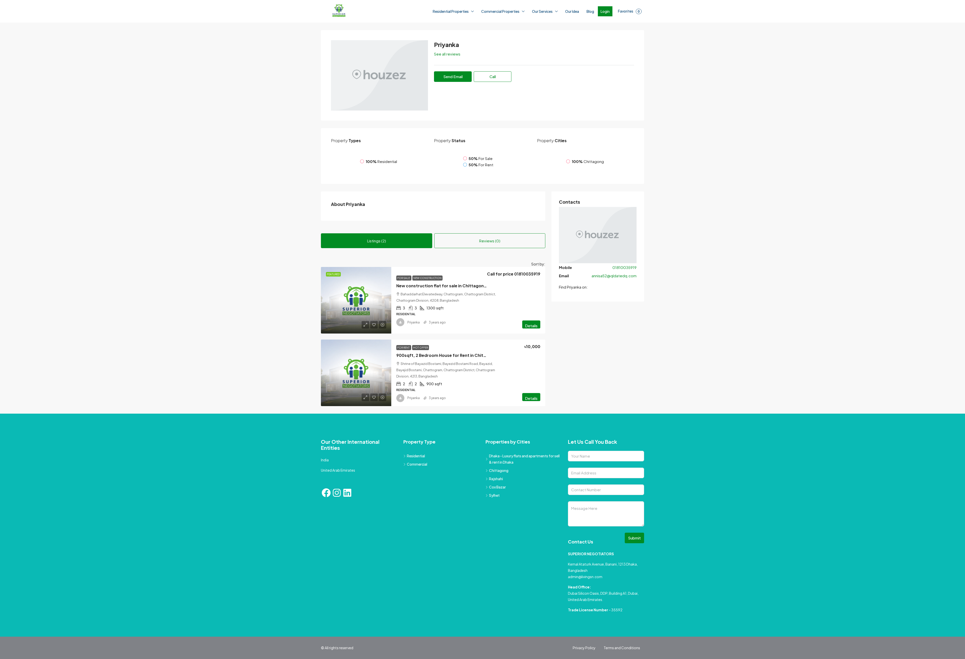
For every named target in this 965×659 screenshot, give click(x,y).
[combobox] (527, 292)
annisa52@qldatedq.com (614, 323)
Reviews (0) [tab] (489, 267)
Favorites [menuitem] (629, 11)
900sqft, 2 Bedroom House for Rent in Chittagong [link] (447, 386)
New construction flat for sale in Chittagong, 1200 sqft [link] (452, 316)
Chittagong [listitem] (498, 501)
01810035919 (624, 315)
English (95, 653)
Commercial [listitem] (417, 495)
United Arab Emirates (338, 501)
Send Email (453, 76)
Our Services (542, 11)
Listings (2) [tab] (376, 267)
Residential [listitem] (416, 486)
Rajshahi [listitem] (496, 509)
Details (531, 356)
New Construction (427, 308)
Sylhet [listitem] (494, 526)
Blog (590, 11)
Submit (634, 568)
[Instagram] (336, 523)
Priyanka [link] (413, 353)
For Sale (403, 308)
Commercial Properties (500, 11)
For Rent (403, 378)
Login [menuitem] (605, 11)
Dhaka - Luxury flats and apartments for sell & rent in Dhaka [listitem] (524, 489)
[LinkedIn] (347, 523)
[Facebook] (326, 523)
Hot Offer (420, 378)
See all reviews (447, 53)
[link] (356, 331)
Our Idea (572, 11)
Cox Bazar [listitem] (497, 518)
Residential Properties (451, 11)
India (325, 490)
